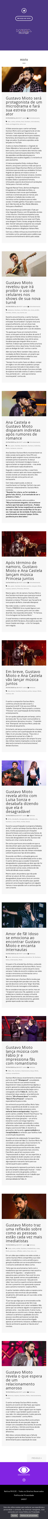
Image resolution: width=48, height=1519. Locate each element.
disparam (24, 446)
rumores (19, 448)
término (26, 588)
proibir (37, 310)
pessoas (13, 1251)
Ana (9, 446)
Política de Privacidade (24, 1495)
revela (23, 821)
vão (12, 693)
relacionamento (35, 1395)
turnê (22, 312)
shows (14, 312)
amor (9, 957)
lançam (34, 586)
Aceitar (14, 1515)
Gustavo (27, 121)
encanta (22, 957)
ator (9, 121)
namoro (14, 588)
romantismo (15, 1073)
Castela (17, 446)
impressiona (25, 1071)
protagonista (14, 124)
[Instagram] (24, 1480)
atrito (9, 819)
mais (38, 1248)
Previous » (37, 1458)
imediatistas (31, 1248)
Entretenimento (34, 118)
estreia (18, 121)
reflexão (19, 1251)
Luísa (14, 821)
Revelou (8, 312)
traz (28, 1251)
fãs (13, 1071)
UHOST (24, 1499)
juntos (29, 586)
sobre (24, 1251)
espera (16, 1395)
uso (25, 312)
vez (35, 1251)
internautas (14, 960)
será (21, 124)
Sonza (28, 821)
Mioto (7, 124)
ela (36, 819)
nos (29, 310)
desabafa (15, 819)
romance (13, 448)
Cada (9, 1248)
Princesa (20, 588)
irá (22, 310)
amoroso (11, 1395)
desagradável (24, 819)
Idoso (8, 960)
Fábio (9, 1071)
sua (24, 124)
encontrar (28, 957)
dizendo (32, 819)
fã (33, 957)
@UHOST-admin (21, 118)
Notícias (32, 687)
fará (22, 121)
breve (13, 691)
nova (32, 310)
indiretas (37, 446)
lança (32, 1071)
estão (18, 1248)
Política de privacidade (29, 1515)
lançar (35, 691)
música (8, 588)
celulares (11, 310)
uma (32, 1251)
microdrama (35, 121)
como (13, 121)
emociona (15, 957)
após (12, 446)
